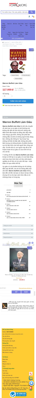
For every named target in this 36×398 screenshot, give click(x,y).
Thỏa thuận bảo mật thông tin (25, 288)
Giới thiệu (5, 370)
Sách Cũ (9, 23)
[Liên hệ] (31, 388)
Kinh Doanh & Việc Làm (8, 44)
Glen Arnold (19, 278)
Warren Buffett (18, 78)
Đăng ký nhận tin (7, 364)
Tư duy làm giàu (26, 75)
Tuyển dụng (5, 373)
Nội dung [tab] (6, 117)
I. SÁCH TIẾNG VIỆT (16, 42)
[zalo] (31, 378)
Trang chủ (6, 42)
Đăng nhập (5, 359)
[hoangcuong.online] (18, 4)
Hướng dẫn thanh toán (8, 350)
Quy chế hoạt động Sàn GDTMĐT (11, 377)
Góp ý (4, 366)
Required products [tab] (8, 237)
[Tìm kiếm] (31, 12)
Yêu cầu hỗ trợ (6, 336)
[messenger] (31, 383)
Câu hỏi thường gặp (7, 338)
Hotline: (8, 331)
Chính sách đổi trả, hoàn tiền (9, 347)
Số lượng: (6, 93)
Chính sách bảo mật (7, 375)
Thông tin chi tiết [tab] (8, 225)
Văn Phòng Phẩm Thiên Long (21, 34)
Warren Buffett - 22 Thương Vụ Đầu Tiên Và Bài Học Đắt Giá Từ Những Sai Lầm (19, 275)
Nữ (16, 292)
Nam (26, 292)
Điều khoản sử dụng (7, 352)
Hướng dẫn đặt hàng (8, 345)
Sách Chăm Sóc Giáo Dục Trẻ (32, 25)
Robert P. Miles (15, 75)
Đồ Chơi (15, 23)
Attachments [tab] (7, 233)
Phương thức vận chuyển (9, 341)
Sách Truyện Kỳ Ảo (9, 34)
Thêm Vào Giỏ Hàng (18, 101)
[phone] (31, 373)
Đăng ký (5, 361)
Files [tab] (5, 229)
